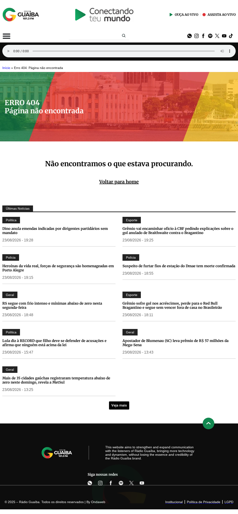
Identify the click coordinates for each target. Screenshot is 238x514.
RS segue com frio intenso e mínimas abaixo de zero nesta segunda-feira (52, 305)
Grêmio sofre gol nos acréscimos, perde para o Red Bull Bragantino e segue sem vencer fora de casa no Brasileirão (172, 305)
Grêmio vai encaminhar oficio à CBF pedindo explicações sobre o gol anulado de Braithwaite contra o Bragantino (177, 230)
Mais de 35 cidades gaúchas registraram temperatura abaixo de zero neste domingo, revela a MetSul (56, 380)
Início (6, 68)
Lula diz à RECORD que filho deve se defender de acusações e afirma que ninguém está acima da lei (54, 342)
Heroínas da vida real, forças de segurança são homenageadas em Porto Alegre (58, 268)
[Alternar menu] (6, 36)
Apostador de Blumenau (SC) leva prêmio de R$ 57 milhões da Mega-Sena (175, 342)
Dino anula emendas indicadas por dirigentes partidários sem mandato (55, 230)
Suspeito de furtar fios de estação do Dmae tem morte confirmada (178, 266)
